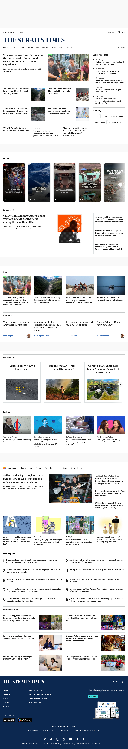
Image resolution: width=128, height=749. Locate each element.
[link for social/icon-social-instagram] (57, 739)
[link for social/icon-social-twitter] (44, 739)
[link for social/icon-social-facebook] (64, 739)
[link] (34, 40)
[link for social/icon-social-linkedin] (83, 739)
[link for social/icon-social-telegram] (76, 739)
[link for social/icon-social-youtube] (70, 739)
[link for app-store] (9, 720)
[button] (8, 32)
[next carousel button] (120, 185)
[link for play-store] (25, 720)
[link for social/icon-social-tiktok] (51, 739)
